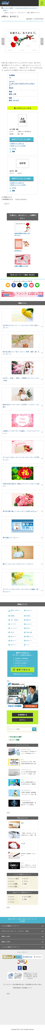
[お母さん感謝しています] (22, 259)
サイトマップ (32, 919)
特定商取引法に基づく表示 (33, 984)
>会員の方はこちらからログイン (22, 674)
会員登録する (22, 715)
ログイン (22, 720)
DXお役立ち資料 (16, 736)
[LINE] (37, 284)
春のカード (13, 636)
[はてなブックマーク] (25, 284)
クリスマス (13, 624)
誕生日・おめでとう (15, 611)
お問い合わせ (22, 919)
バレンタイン (14, 628)
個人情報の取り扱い (19, 984)
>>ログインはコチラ (21, 199)
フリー (28, 644)
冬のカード (13, 644)
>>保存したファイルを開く (18, 146)
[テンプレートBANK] (5, 3)
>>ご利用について (7, 197)
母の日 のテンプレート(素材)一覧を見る (22, 275)
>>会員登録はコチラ (7, 199)
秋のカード (29, 640)
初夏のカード (29, 636)
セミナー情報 (14, 739)
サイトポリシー (7, 984)
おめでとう (29, 610)
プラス (26, 881)
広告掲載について (27, 988)
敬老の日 (28, 620)
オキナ (12, 881)
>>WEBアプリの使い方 (17, 143)
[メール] (8, 284)
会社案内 (22, 921)
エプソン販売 (14, 878)
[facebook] (13, 284)
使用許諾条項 (17, 988)
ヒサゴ (26, 878)
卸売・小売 (12, 94)
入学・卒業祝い (15, 620)
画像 (13, 151)
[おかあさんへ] (22, 244)
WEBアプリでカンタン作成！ (21, 139)
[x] (19, 284)
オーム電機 (13, 884)
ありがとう (29, 624)
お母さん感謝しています (21, 266)
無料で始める (24, 670)
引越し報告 (29, 632)
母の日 (7, 203)
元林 (25, 884)
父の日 (12, 632)
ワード (14, 149)
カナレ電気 (13, 886)
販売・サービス (14, 100)
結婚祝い (13, 615)
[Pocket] (31, 284)
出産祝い (28, 615)
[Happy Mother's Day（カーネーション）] (22, 226)
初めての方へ (12, 919)
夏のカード (13, 640)
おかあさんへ (18, 250)
